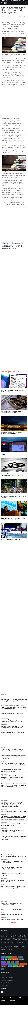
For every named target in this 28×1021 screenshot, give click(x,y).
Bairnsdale (4, 245)
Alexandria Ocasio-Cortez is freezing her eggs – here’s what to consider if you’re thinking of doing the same (13, 785)
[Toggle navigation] (25, 3)
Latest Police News (5, 982)
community (13, 245)
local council (15, 959)
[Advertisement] (14, 102)
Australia (23, 243)
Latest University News (6, 983)
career (8, 245)
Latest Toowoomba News (7, 977)
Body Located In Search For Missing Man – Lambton (12, 880)
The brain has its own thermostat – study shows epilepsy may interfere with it (14, 700)
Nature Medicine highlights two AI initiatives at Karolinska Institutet (12, 750)
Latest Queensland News (6, 979)
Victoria (15, 248)
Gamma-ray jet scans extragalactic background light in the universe (12, 868)
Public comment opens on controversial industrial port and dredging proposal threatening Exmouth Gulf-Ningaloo (13, 817)
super (6, 248)
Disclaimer (21, 997)
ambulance (8, 243)
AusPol (12, 961)
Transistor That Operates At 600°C (12, 909)
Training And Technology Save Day (12, 914)
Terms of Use (12, 997)
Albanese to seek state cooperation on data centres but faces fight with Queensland (13, 757)
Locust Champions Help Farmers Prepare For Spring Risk (11, 903)
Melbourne (10, 246)
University (11, 248)
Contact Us (3, 1000)
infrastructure (23, 964)
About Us (3, 997)
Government (8, 957)
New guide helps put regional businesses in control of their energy (12, 720)
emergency (19, 245)
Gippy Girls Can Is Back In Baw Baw (12, 919)
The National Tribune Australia (15, 1002)
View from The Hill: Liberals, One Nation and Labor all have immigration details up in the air (13, 838)
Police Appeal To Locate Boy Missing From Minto (12, 714)
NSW (6, 959)
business (10, 966)
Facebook (6, 992)
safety (3, 248)
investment (21, 966)
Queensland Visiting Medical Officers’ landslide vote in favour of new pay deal (13, 855)
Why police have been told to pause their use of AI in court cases (12, 733)
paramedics (16, 246)
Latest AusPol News (5, 985)
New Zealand (4, 966)
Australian (15, 957)
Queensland (21, 959)
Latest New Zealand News (7, 980)
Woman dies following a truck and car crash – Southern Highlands (13, 887)
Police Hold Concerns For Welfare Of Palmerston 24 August (12, 831)
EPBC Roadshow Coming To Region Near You (12, 874)
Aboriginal (7, 242)
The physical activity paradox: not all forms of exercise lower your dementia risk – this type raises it (13, 707)
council (8, 961)
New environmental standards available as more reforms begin (13, 824)
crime (2, 968)
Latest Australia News (6, 976)
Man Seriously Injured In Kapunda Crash (13, 811)
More (11, 943)
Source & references (20, 207)
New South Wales (5, 964)
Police (2, 959)
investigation (15, 966)
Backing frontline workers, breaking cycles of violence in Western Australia (13, 764)
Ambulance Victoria (16, 243)
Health (17, 964)
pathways (22, 246)
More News (14, 922)
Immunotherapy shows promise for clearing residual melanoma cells (12, 726)
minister (17, 961)
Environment (5, 246)
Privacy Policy (12, 1000)
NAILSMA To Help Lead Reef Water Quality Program (12, 861)
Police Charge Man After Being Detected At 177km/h (11, 770)
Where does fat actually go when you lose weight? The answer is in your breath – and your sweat (13, 777)
